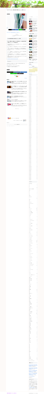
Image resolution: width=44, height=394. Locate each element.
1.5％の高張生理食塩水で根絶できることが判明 (17, 35)
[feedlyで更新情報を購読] (16, 76)
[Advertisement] (17, 12)
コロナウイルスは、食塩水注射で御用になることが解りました (13, 32)
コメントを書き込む (17, 124)
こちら (30, 385)
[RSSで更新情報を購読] (17, 76)
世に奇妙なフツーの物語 (31, 387)
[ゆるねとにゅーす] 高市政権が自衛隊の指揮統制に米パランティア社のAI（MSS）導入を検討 (33, 371)
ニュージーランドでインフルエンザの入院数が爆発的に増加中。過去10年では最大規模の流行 (33, 365)
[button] (23, 29)
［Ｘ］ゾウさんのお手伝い (31, 376)
